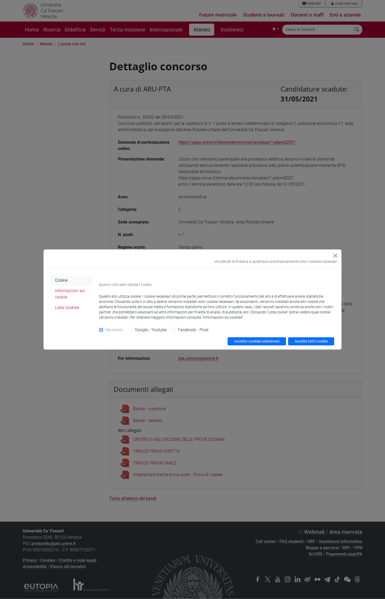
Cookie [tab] (61, 280)
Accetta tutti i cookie (311, 341)
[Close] (335, 256)
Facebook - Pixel (193, 329)
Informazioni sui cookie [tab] (70, 294)
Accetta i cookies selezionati (256, 341)
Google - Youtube (151, 329)
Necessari (114, 329)
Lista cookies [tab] (67, 307)
